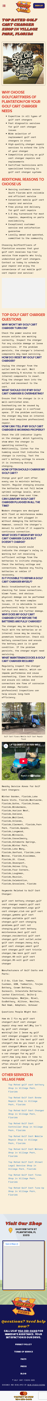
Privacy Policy (23, 1344)
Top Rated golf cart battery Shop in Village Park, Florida (26, 1088)
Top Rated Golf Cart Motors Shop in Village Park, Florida (25, 1152)
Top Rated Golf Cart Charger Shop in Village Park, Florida (26, 1114)
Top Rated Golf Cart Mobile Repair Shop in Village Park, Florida (25, 1140)
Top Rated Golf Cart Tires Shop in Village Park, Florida (24, 1178)
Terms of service (23, 1351)
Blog (23, 1373)
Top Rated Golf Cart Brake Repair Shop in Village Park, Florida (24, 1101)
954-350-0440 (27, 1330)
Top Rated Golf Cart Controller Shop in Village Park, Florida (25, 1127)
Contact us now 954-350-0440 (23, 1398)
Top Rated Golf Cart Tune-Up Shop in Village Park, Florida (26, 1191)
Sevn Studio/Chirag (36, 1385)
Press (23, 1366)
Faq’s (23, 1359)
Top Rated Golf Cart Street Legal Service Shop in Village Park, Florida (25, 1165)
